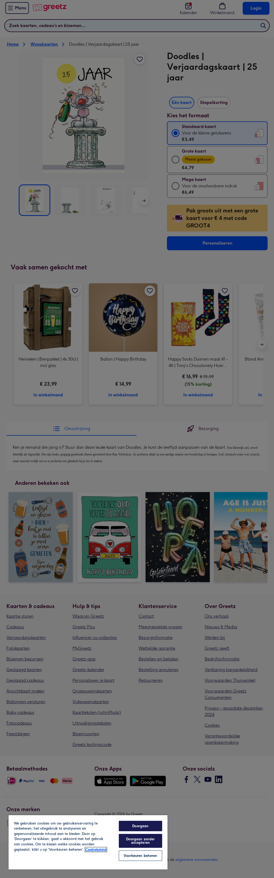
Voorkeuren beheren (140, 856)
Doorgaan (140, 826)
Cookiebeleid (95, 850)
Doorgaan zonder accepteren (140, 841)
